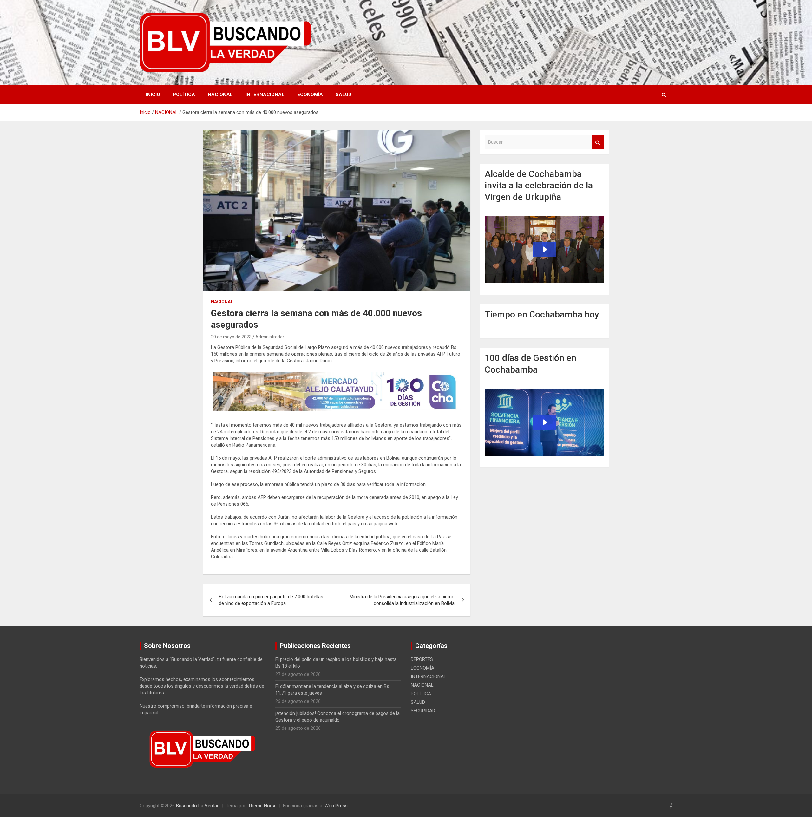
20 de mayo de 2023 (231, 336)
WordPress (336, 805)
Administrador (269, 336)
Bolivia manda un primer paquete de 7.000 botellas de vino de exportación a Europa (271, 600)
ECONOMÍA (310, 94)
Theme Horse (262, 805)
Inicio (153, 94)
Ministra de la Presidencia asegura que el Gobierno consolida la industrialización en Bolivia (402, 600)
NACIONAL (220, 94)
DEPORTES (422, 659)
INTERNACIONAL (265, 94)
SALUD (343, 94)
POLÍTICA (184, 94)
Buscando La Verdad (197, 805)
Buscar (598, 142)
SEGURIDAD (423, 711)
